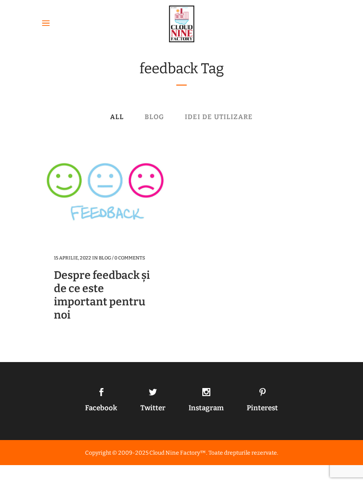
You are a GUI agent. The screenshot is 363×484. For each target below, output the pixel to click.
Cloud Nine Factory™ (177, 452)
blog (105, 258)
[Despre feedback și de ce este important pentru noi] (106, 194)
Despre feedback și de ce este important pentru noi (102, 294)
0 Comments (129, 258)
